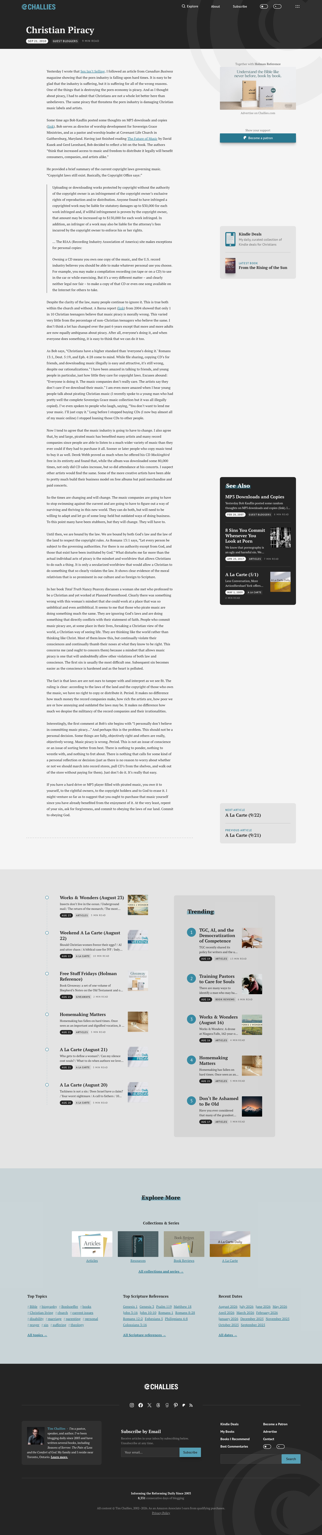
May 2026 (280, 1306)
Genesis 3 (147, 1307)
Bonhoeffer (69, 1307)
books (86, 1307)
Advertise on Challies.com (258, 113)
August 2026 (228, 1306)
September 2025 (253, 1325)
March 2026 (245, 1312)
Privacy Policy (161, 1513)
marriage (55, 1319)
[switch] (264, 6)
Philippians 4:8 (176, 1319)
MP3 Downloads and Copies (254, 496)
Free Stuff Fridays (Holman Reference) (88, 976)
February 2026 (267, 1312)
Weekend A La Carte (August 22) (90, 935)
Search (291, 1459)
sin (46, 1325)
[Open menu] (297, 6)
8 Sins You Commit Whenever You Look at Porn (245, 535)
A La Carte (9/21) (243, 835)
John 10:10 (148, 1313)
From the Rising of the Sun (263, 267)
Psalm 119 (164, 1307)
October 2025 (229, 1325)
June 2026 (263, 1306)
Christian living (41, 1313)
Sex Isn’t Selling (92, 71)
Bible (33, 1307)
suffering (59, 1325)
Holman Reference (268, 64)
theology (77, 1325)
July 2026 (247, 1306)
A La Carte (230, 1260)
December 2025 (252, 1319)
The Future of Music (142, 138)
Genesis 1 (130, 1307)
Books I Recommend (235, 1439)
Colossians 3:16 (135, 1325)
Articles (92, 1260)
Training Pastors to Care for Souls (217, 978)
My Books (227, 1431)
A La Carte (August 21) (84, 1049)
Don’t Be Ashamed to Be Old (218, 1101)
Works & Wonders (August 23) (92, 897)
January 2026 (228, 1319)
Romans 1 (165, 1313)
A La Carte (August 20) (84, 1085)
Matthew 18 (183, 1307)
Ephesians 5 (154, 1319)
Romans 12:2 (133, 1319)
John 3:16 (130, 1313)
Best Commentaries (234, 1446)
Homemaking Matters (83, 1014)
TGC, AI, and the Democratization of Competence (217, 935)
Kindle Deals (260, 239)
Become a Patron (275, 1424)
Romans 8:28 (185, 1313)
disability (37, 1319)
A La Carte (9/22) (243, 815)
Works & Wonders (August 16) (218, 1019)
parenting (73, 1319)
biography (49, 1307)
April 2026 (226, 1312)
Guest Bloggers (65, 41)
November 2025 (278, 1319)
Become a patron (260, 138)
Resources (138, 1260)
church (63, 1313)
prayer (34, 1325)
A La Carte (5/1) (241, 574)
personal (91, 1319)
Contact (268, 1439)
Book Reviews (184, 1260)
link (51, 126)
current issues (82, 1313)
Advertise (270, 1431)
